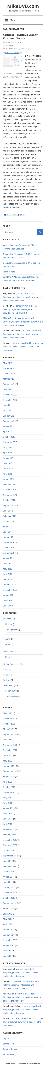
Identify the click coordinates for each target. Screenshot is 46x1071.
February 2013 (9, 484)
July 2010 (7, 563)
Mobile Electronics (11, 664)
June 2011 (8, 532)
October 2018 (9, 437)
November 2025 (10, 368)
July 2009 (7, 600)
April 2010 (7, 574)
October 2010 (9, 547)
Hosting (17, 49)
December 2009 (10, 590)
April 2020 (7, 431)
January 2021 (9, 416)
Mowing (8, 624)
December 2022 (10, 400)
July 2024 (7, 389)
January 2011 (9, 537)
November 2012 (10, 495)
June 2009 (8, 606)
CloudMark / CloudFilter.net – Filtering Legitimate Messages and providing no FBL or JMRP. (21, 309)
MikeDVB (9, 46)
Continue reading (11, 207)
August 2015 (9, 458)
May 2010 (7, 569)
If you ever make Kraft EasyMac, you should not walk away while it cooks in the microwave (23, 297)
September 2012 (10, 505)
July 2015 (7, 463)
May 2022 (7, 410)
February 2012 (9, 516)
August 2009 (9, 595)
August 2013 (9, 479)
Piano (7, 657)
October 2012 (9, 500)
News (5, 669)
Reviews (6, 680)
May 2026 (7, 363)
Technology (25, 49)
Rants (5, 675)
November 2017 (10, 442)
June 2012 (8, 511)
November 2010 (10, 542)
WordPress (12, 696)
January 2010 (9, 584)
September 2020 (10, 421)
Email (7, 644)
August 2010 (9, 558)
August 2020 (9, 426)
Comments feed (10, 1049)
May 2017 (7, 447)
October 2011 (9, 521)
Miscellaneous (9, 651)
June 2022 (8, 405)
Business (9, 49)
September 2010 (10, 553)
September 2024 (10, 384)
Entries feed (8, 1044)
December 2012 (10, 490)
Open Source (11, 691)
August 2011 (9, 526)
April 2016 (7, 453)
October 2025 (9, 373)
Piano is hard (9, 272)
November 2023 (10, 395)
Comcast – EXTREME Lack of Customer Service (20, 36)
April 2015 (7, 474)
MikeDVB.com (23, 6)
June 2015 (8, 468)
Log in (6, 1038)
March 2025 (8, 379)
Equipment (12, 630)
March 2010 (8, 579)
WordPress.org (9, 1054)
